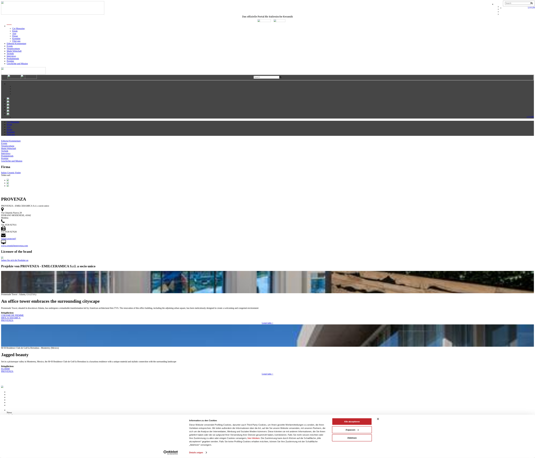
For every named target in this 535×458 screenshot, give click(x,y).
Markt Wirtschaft (14, 51)
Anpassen (350, 429)
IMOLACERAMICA (10, 318)
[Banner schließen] (378, 419)
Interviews (11, 56)
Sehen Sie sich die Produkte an (14, 260)
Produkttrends (13, 58)
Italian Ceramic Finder (11, 172)
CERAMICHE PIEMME (12, 315)
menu (9, 26)
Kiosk (15, 31)
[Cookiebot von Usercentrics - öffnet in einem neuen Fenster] (171, 452)
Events (10, 46)
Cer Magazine (18, 28)
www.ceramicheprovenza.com (14, 245)
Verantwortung (13, 48)
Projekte (10, 61)
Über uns (16, 41)
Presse (15, 36)
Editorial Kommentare (16, 43)
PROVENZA (7, 320)
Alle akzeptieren (352, 421)
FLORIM (5, 369)
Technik (10, 53)
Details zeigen (196, 452)
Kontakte (16, 38)
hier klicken (254, 438)
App (14, 33)
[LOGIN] (504, 8)
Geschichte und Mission (17, 63)
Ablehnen (352, 438)
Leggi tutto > (267, 323)
